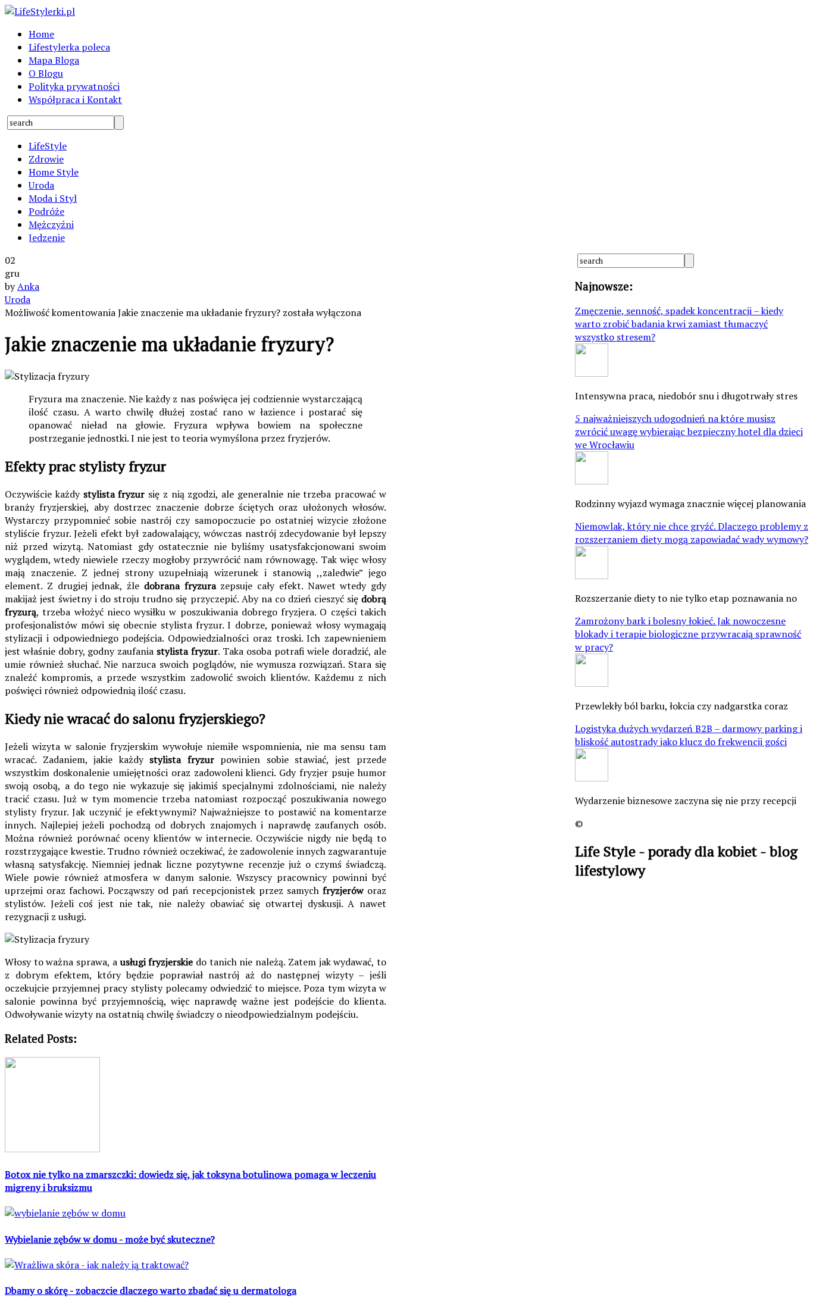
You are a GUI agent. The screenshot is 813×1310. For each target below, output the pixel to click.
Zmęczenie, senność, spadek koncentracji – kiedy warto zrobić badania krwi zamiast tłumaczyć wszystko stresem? (679, 323)
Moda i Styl (53, 198)
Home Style (54, 172)
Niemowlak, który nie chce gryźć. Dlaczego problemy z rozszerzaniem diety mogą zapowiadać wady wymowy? (691, 533)
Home (41, 33)
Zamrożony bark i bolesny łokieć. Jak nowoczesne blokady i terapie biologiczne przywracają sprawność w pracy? (688, 634)
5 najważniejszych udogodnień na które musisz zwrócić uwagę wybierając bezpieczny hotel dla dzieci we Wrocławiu (689, 431)
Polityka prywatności (74, 86)
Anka (28, 286)
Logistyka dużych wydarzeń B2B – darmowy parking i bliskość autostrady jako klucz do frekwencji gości (688, 735)
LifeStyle (48, 145)
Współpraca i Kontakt (75, 99)
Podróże (46, 211)
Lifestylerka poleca (69, 47)
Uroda (41, 185)
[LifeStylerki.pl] (40, 11)
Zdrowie (46, 158)
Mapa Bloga (54, 60)
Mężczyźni (51, 224)
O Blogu (46, 73)
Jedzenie (47, 237)
